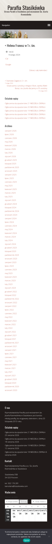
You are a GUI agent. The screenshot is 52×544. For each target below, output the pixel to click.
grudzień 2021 (11, 335)
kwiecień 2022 (11, 321)
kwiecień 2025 (11, 189)
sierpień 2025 (10, 174)
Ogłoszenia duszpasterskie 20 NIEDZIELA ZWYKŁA (25, 107)
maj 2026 (9, 141)
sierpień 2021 (10, 350)
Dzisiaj (24, 501)
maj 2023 (9, 273)
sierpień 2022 (10, 306)
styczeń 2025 (10, 200)
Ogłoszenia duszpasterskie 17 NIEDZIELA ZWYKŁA (25, 118)
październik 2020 (12, 386)
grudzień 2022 (11, 291)
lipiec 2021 (9, 353)
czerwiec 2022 (11, 313)
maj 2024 (9, 229)
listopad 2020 (10, 383)
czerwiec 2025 (11, 182)
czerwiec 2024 (11, 226)
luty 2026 (9, 152)
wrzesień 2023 (11, 258)
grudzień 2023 (11, 247)
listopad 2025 (10, 163)
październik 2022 (12, 299)
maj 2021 (9, 361)
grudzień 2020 (11, 379)
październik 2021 (12, 342)
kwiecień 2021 (11, 364)
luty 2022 (9, 328)
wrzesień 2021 (11, 346)
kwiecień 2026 (11, 145)
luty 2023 (9, 284)
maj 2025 (9, 185)
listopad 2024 (10, 207)
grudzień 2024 (11, 204)
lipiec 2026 (9, 134)
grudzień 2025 (11, 160)
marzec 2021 (10, 368)
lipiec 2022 (9, 310)
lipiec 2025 (9, 178)
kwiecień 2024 (11, 233)
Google (8, 64)
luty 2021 (9, 372)
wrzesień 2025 (11, 171)
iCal (6, 58)
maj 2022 (9, 317)
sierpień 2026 (10, 131)
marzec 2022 (10, 324)
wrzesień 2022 (11, 302)
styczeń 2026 (10, 156)
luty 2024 (9, 240)
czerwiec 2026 (11, 138)
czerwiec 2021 (11, 357)
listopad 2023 (10, 251)
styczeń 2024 (10, 244)
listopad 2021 (10, 339)
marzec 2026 (10, 149)
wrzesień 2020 (11, 390)
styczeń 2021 (10, 375)
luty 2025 (9, 196)
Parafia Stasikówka (26, 7)
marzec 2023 (10, 280)
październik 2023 (12, 255)
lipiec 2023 (9, 266)
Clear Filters (40, 501)
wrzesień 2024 (11, 215)
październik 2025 (12, 167)
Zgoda (26, 540)
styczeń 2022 (10, 332)
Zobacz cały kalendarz (38, 70)
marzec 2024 (10, 236)
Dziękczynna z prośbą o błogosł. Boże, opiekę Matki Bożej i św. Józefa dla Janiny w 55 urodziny (27, 88)
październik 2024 (12, 211)
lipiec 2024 (9, 222)
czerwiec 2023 (11, 269)
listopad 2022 (10, 295)
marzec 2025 (10, 193)
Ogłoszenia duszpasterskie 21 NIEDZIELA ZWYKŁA (25, 103)
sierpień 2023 (10, 262)
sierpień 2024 (10, 218)
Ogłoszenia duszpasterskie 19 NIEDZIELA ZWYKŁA (25, 110)
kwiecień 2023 (11, 277)
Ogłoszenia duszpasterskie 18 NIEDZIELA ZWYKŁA (25, 114)
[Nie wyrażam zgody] (49, 536)
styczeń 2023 (10, 288)
